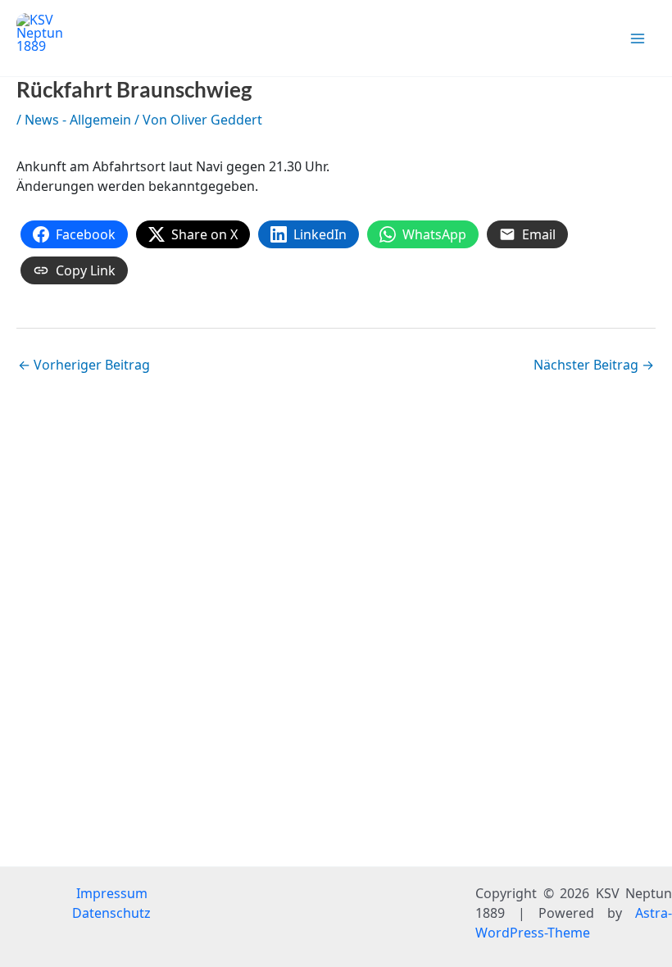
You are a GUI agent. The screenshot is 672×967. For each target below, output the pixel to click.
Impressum (112, 893)
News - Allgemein (78, 120)
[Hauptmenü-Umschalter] (638, 38)
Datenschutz (111, 913)
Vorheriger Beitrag (84, 364)
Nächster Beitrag (594, 364)
